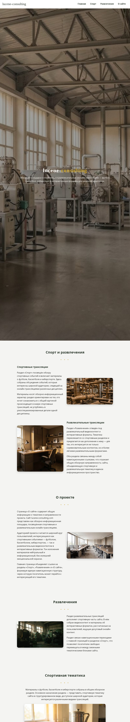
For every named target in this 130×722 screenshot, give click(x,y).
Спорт (93, 4)
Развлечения (107, 4)
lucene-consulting (14, 4)
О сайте (122, 4)
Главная (82, 4)
